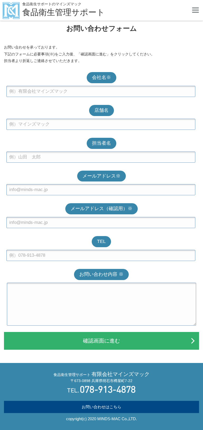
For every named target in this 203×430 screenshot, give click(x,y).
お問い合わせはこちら (101, 407)
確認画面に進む (101, 341)
